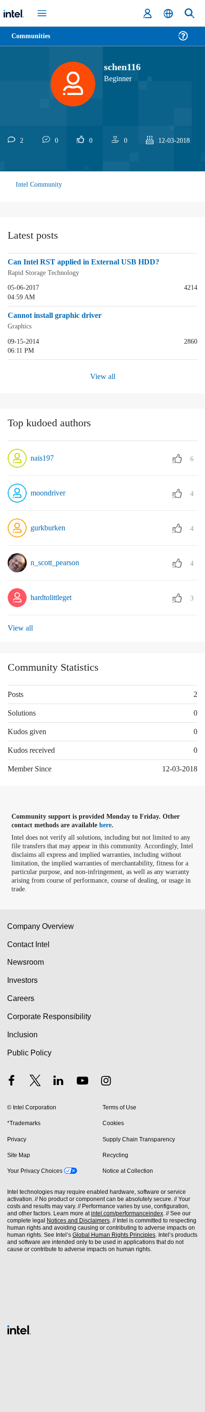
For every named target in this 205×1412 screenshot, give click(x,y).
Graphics (21, 325)
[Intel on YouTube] (82, 1080)
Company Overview (40, 924)
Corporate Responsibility (49, 1015)
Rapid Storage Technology (46, 272)
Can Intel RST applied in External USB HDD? (86, 262)
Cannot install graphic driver (59, 315)
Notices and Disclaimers (76, 1219)
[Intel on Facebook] (11, 1080)
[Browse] (34, 42)
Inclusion (22, 1033)
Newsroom (25, 960)
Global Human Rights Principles (112, 1233)
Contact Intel (29, 943)
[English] (168, 13)
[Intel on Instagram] (106, 1080)
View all (103, 375)
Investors (22, 978)
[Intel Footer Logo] (19, 1327)
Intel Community (39, 184)
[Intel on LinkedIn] (59, 1080)
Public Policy (29, 1051)
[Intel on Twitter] (35, 1080)
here (111, 824)
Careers (20, 996)
